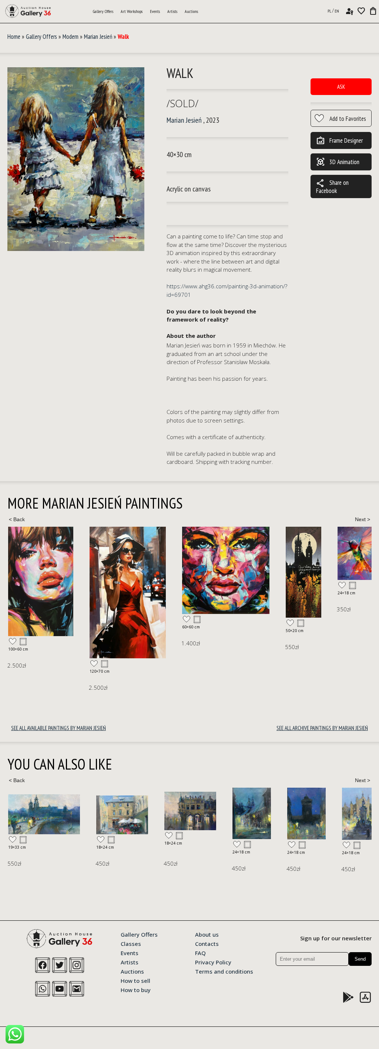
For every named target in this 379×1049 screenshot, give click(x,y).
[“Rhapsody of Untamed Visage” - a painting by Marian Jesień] (144, 570)
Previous (16, 519)
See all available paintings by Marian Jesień (58, 727)
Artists (172, 11)
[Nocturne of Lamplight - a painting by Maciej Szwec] (163, 813)
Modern (70, 37)
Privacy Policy (213, 961)
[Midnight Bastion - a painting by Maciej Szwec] (218, 813)
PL (329, 11)
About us (207, 934)
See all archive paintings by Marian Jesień (322, 727)
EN (337, 11)
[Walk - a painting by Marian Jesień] (75, 159)
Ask (341, 86)
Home (13, 37)
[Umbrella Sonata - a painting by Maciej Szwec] (34, 814)
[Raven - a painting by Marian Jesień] (337, 554)
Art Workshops (131, 11)
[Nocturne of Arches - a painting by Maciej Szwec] (102, 811)
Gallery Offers (103, 11)
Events (155, 11)
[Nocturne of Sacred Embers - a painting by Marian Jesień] (222, 572)
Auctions (191, 11)
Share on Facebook (332, 186)
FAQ (200, 952)
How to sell (135, 980)
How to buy (136, 989)
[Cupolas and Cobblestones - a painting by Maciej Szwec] (328, 813)
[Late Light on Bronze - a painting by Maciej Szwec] (273, 814)
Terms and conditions (224, 971)
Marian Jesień (98, 37)
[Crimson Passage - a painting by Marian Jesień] (46, 592)
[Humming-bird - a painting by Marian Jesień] (275, 553)
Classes (131, 943)
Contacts (207, 943)
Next (362, 519)
